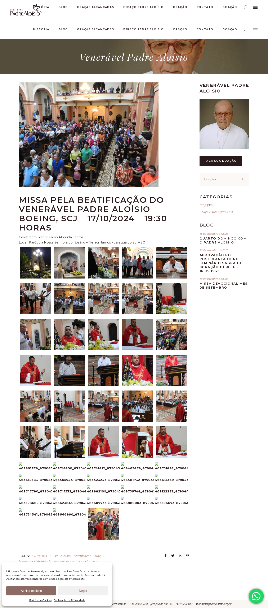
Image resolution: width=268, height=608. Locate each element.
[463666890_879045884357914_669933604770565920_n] (69, 514)
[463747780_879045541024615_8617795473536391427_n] (35, 491)
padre (76, 561)
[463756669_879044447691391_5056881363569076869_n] (137, 385)
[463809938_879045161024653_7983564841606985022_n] (35, 457)
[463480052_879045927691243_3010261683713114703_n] (103, 539)
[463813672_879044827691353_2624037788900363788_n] (103, 349)
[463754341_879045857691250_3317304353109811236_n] (35, 514)
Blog (203, 205)
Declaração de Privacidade (69, 600)
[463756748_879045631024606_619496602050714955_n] (137, 491)
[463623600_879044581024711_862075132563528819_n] (35, 349)
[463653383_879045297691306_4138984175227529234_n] (137, 457)
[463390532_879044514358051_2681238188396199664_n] (171, 385)
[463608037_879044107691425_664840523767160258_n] (69, 277)
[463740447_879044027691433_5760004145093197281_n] (35, 277)
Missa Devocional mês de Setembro (224, 285)
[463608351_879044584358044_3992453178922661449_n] (171, 313)
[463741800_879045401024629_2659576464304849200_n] (69, 468)
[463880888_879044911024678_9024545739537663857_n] (103, 385)
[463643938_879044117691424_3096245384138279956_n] (171, 277)
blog (97, 556)
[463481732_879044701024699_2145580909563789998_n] (137, 480)
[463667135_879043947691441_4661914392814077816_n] (35, 385)
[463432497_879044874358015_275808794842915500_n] (171, 349)
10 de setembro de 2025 (214, 279)
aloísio (66, 556)
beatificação (82, 556)
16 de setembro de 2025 (214, 250)
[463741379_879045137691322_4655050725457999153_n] (137, 421)
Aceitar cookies (31, 590)
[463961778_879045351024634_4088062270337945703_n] (35, 468)
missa (64, 561)
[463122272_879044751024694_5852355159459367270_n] (171, 491)
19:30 (54, 556)
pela (86, 561)
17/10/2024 (39, 556)
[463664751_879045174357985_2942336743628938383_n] (69, 457)
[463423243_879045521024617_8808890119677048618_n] (103, 480)
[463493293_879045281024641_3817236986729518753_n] (171, 457)
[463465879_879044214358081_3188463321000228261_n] (137, 468)
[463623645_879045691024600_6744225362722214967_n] (69, 503)
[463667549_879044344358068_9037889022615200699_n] (103, 313)
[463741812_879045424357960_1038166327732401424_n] (103, 468)
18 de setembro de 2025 (214, 234)
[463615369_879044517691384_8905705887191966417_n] (171, 480)
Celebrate (39, 561)
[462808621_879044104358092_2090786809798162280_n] (103, 277)
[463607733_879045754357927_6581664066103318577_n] (103, 503)
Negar (83, 590)
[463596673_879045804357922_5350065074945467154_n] (171, 503)
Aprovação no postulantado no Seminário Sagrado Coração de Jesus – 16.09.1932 (221, 263)
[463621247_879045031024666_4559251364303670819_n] (69, 421)
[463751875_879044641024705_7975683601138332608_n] (69, 349)
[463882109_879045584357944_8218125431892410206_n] (103, 491)
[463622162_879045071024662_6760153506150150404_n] (103, 421)
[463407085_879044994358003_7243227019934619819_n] (35, 421)
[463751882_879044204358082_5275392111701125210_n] (171, 468)
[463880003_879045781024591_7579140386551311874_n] (137, 503)
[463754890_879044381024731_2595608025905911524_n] (137, 313)
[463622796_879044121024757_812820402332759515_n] (35, 313)
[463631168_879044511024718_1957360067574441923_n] (171, 421)
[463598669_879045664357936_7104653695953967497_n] (35, 503)
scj (94, 561)
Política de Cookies (40, 600)
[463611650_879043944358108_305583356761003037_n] (137, 349)
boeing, (24, 561)
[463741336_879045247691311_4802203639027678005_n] (103, 457)
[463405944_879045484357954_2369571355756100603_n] (69, 480)
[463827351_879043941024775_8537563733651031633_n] (69, 385)
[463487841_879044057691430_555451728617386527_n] (137, 277)
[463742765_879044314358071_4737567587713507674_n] (69, 313)
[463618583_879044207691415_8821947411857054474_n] (35, 480)
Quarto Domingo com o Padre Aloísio (223, 240)
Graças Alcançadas (214, 212)
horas (53, 561)
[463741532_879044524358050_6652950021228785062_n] (69, 491)
